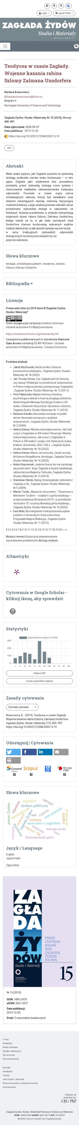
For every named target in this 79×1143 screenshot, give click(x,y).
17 (50, 529)
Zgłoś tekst (12, 865)
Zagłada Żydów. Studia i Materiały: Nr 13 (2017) (41, 390)
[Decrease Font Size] (61, 6)
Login (44, 13)
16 (46, 529)
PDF (9, 148)
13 (36, 529)
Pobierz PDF (40, 673)
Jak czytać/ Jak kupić (13, 1079)
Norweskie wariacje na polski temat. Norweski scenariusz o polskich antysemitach (40, 417)
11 (29, 529)
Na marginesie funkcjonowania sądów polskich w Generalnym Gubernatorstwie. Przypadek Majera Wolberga (41, 515)
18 (53, 529)
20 (60, 529)
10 (25, 529)
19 (56, 529)
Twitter (6, 1075)
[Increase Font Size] (54, 6)
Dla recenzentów (11, 1059)
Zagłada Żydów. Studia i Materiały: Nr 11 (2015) (40, 409)
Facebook (7, 1071)
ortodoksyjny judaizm (29, 263)
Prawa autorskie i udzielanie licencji (20, 1083)
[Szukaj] (76, 46)
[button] (13, 752)
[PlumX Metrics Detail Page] (17, 572)
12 (32, 529)
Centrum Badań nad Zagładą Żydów (44, 1118)
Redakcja (7, 1043)
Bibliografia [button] (18, 283)
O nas (6, 1039)
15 (43, 529)
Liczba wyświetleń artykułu (39, 681)
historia (60, 263)
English (10, 854)
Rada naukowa (10, 1047)
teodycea (48, 263)
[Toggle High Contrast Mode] (47, 6)
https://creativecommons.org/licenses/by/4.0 (32, 334)
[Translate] (68, 6)
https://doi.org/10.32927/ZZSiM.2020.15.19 (33, 136)
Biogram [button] (9, 100)
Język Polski (64, 13)
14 (39, 529)
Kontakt (6, 1067)
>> (65, 529)
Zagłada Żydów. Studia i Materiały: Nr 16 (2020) (40, 507)
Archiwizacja (9, 1087)
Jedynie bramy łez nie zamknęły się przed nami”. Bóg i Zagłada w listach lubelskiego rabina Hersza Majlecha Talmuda (42, 468)
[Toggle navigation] (5, 46)
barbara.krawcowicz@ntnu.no (24, 96)
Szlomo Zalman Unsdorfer (21, 267)
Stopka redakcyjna (12, 1051)
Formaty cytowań (18, 707)
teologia (10, 263)
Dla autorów (9, 1055)
